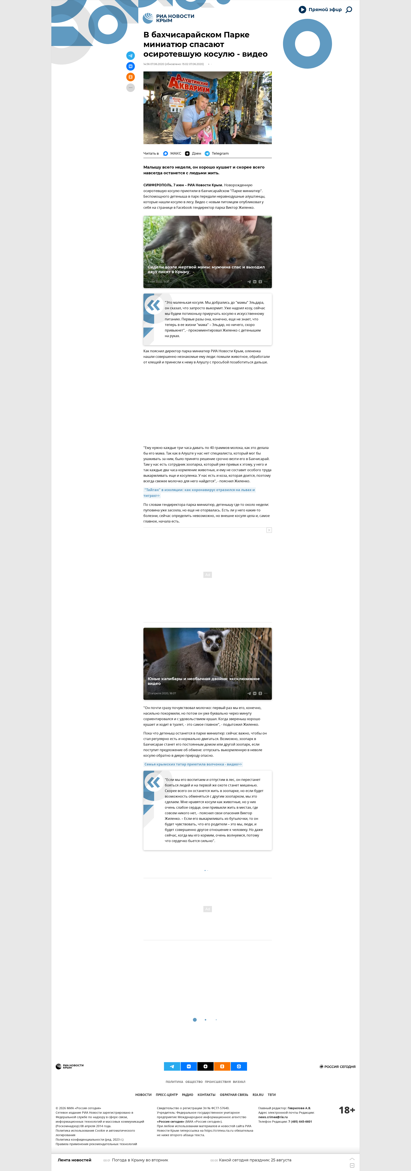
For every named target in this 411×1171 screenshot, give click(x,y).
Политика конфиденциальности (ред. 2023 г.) (89, 1139)
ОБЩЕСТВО (194, 1082)
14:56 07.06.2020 (153, 64)
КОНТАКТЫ (207, 1095)
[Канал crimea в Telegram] (172, 1066)
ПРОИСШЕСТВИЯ (218, 1082)
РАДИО (187, 1095)
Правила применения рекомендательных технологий (96, 1144)
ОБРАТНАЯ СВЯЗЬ (234, 1095)
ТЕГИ (272, 1095)
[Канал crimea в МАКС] (239, 1066)
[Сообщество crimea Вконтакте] (189, 1066)
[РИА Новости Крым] (168, 18)
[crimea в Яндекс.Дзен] (205, 1066)
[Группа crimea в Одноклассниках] (222, 1066)
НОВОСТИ (143, 1095)
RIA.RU (258, 1095)
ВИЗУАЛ (239, 1082)
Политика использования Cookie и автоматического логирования (95, 1133)
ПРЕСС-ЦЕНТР (167, 1095)
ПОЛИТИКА (174, 1082)
